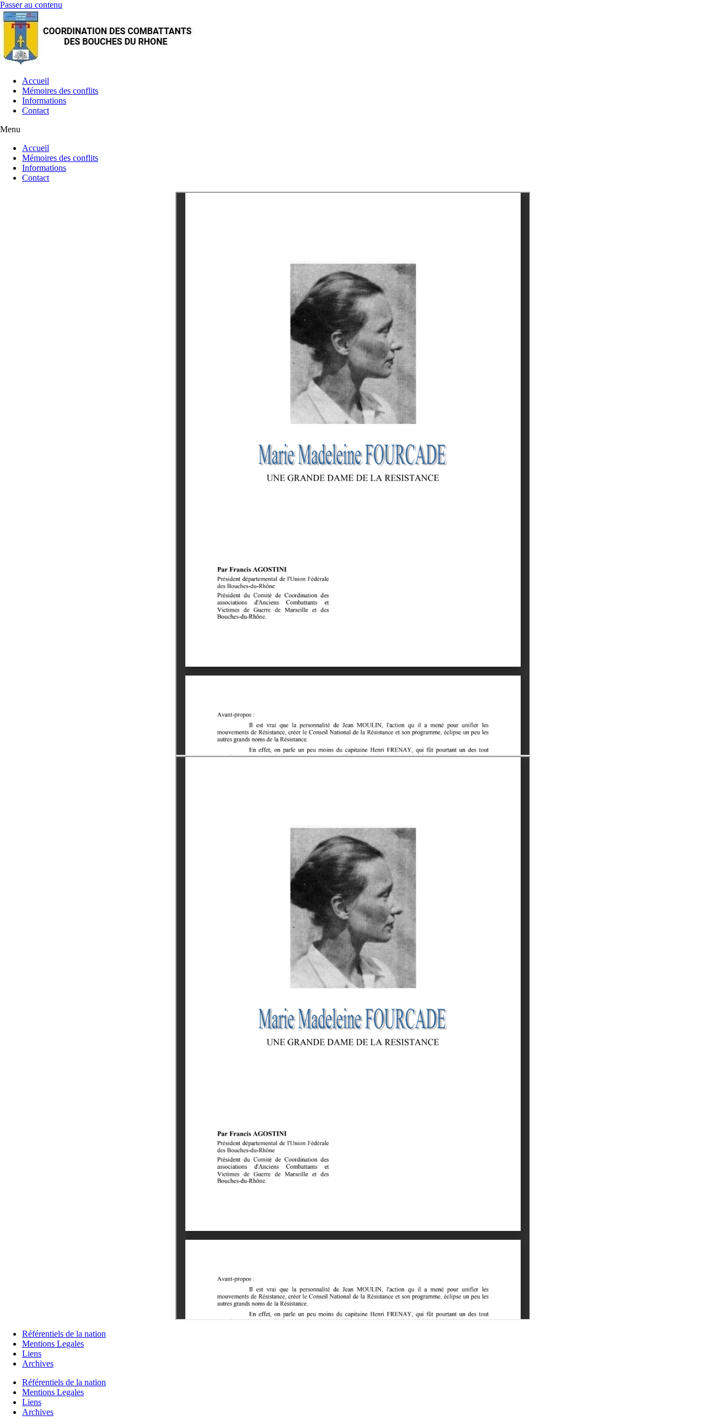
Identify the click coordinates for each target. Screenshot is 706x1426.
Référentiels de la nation (64, 1333)
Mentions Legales (53, 1343)
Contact (35, 110)
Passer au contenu (31, 4)
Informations (44, 100)
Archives (38, 1363)
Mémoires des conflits (60, 90)
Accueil (35, 80)
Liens (31, 1353)
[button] (353, 129)
